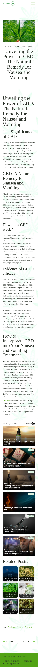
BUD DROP (7, 664)
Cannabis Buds (27, 47)
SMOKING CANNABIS (11, 661)
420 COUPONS (26, 661)
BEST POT (16, 664)
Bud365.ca (11, 656)
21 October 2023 (12, 47)
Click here (6, 401)
